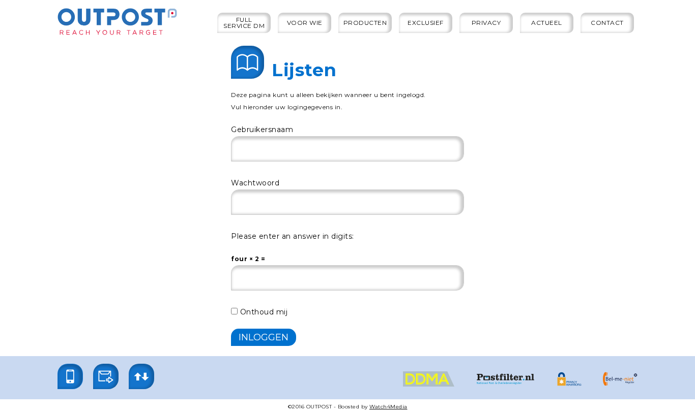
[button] (70, 376)
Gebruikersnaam (262, 129)
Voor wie (305, 22)
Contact (607, 22)
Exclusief (426, 22)
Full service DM (244, 22)
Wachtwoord (255, 182)
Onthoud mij (262, 311)
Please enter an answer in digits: (292, 236)
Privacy (486, 22)
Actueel (546, 22)
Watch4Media (388, 406)
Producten (365, 22)
